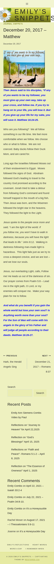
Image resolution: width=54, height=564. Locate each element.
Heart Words (40, 545)
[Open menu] (27, 4)
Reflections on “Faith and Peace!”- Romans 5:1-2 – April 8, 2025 (28, 454)
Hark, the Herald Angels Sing (12, 361)
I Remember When (34, 549)
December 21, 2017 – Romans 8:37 (42, 364)
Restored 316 (32, 559)
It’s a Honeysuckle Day (32, 531)
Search (11, 387)
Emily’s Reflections (18, 545)
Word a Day (16, 549)
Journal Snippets (13, 24)
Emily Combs (14, 485)
